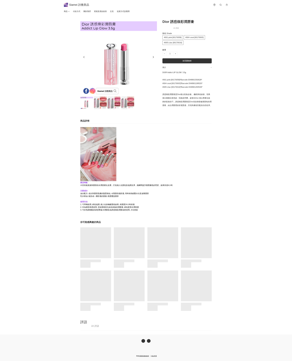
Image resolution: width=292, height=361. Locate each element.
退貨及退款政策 (100, 11)
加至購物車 (187, 61)
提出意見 (154, 356)
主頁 (112, 11)
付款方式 (76, 11)
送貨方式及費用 (123, 11)
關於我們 (87, 11)
